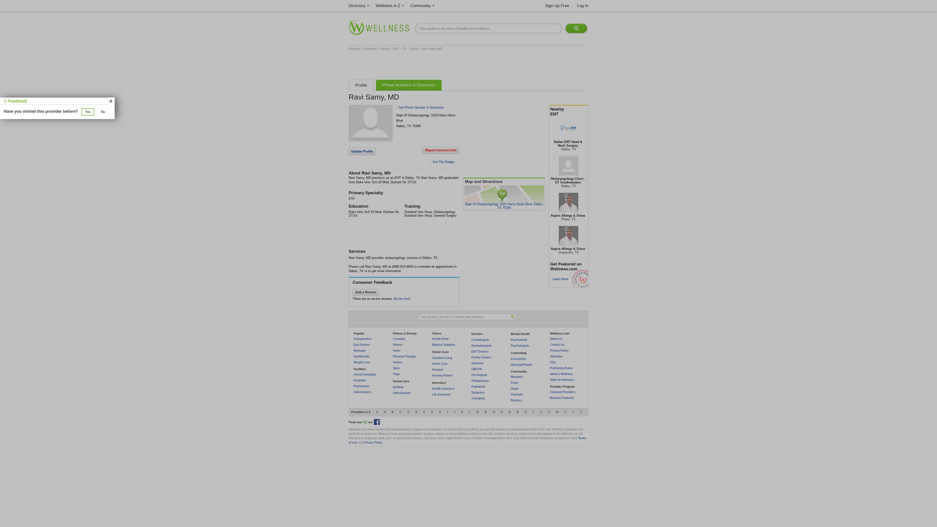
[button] (87, 111)
